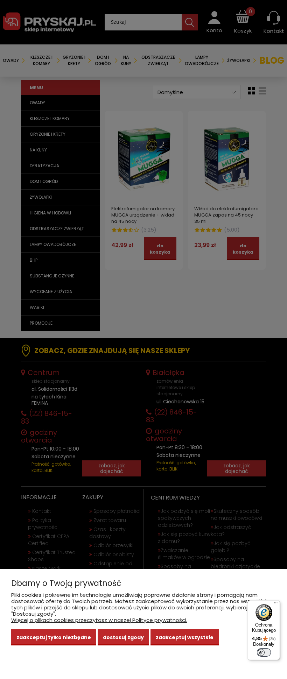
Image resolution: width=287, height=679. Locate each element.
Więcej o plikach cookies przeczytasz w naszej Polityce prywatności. (99, 620)
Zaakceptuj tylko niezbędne (53, 637)
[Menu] (276, 604)
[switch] (264, 652)
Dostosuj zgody (123, 637)
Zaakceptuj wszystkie (185, 637)
